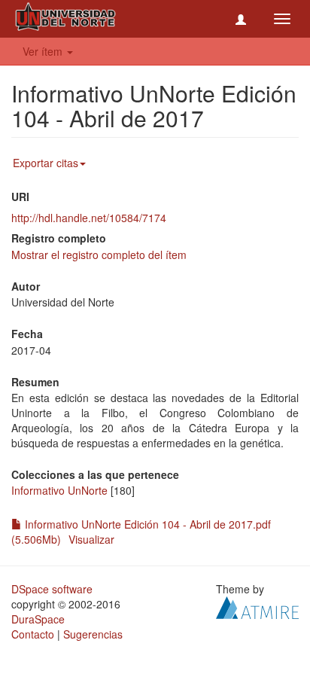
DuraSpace (38, 619)
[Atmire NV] (257, 606)
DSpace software (52, 588)
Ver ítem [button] (44, 51)
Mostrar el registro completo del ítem (99, 254)
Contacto (32, 634)
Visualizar (91, 539)
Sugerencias (93, 634)
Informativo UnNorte (59, 490)
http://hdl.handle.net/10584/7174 (88, 217)
